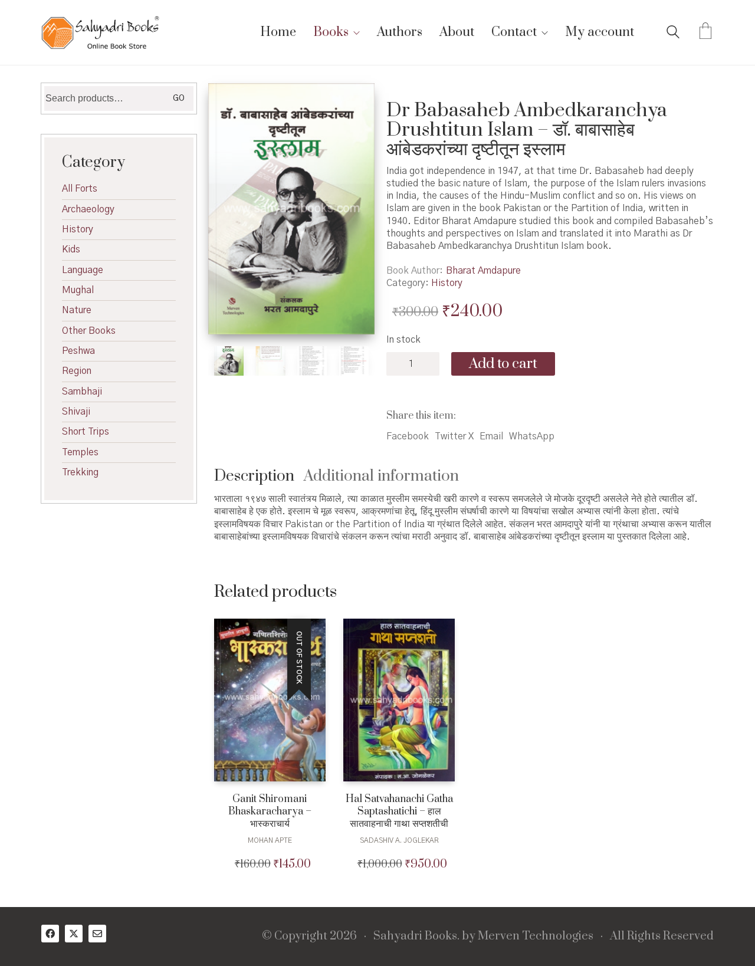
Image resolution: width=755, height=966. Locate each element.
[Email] (97, 933)
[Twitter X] (74, 933)
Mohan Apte (270, 840)
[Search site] (673, 33)
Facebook (407, 436)
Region (76, 371)
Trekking (80, 472)
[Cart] (705, 32)
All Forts (79, 188)
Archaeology (88, 209)
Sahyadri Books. (416, 936)
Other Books (89, 331)
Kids (71, 249)
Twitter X (454, 436)
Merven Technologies (535, 936)
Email (491, 436)
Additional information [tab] (381, 476)
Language (82, 270)
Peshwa (78, 351)
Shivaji (76, 411)
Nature (76, 310)
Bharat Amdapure (483, 270)
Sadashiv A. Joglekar (399, 840)
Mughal (78, 290)
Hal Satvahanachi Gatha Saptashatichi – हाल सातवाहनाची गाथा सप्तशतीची (399, 811)
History (446, 283)
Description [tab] (254, 476)
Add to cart (503, 364)
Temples (80, 452)
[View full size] (229, 102)
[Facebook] (50, 933)
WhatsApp (531, 436)
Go (179, 98)
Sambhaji (82, 391)
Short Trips (85, 431)
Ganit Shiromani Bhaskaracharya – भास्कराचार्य (269, 811)
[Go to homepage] (100, 32)
